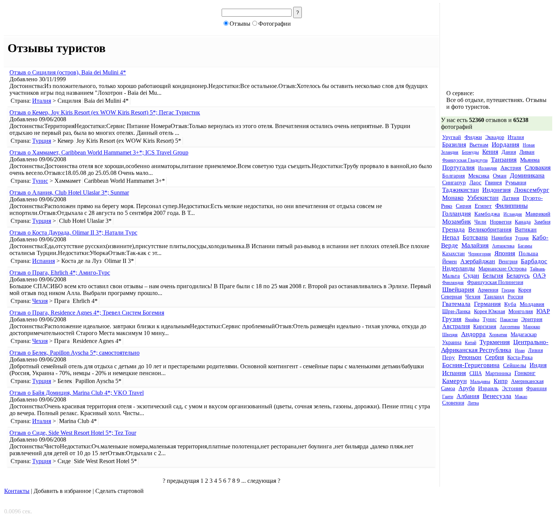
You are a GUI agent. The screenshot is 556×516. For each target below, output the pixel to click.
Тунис (40, 181)
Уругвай (451, 137)
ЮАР (543, 311)
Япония (504, 253)
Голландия (456, 213)
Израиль (488, 388)
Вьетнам (478, 145)
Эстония (512, 388)
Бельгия (493, 275)
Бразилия (454, 144)
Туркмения (495, 342)
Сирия (463, 206)
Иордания (505, 144)
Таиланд (494, 297)
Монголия (520, 311)
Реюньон (469, 357)
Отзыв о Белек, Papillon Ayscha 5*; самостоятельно (74, 352)
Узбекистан (483, 197)
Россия (515, 297)
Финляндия (453, 282)
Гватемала (456, 303)
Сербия (494, 357)
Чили (480, 222)
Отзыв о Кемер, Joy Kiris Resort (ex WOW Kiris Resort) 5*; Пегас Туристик (104, 112)
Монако (453, 197)
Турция (41, 140)
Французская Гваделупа (465, 160)
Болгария (453, 176)
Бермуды (470, 152)
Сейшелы (514, 365)
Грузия (451, 319)
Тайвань (537, 269)
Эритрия (531, 319)
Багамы (525, 246)
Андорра (473, 334)
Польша (528, 253)
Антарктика (503, 246)
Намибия (501, 238)
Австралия (456, 326)
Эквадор (494, 137)
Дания (509, 152)
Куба (510, 304)
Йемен (449, 261)
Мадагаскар (524, 334)
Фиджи (473, 137)
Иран (520, 350)
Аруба (466, 388)
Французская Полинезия (495, 282)
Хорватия (498, 334)
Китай (470, 342)
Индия (538, 365)
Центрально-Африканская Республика (494, 346)
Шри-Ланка (456, 311)
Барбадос (534, 261)
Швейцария (458, 289)
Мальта (451, 276)
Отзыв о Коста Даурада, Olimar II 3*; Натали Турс (73, 232)
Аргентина (510, 326)
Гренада (453, 229)
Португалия (458, 167)
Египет (483, 206)
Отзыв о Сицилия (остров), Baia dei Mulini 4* (67, 72)
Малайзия (475, 245)
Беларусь (518, 275)
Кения (490, 151)
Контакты (17, 491)
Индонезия (496, 190)
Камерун (454, 381)
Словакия (538, 167)
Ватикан (526, 229)
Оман (499, 176)
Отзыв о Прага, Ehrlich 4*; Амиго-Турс (59, 272)
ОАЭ (539, 275)
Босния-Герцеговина (471, 365)
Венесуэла (497, 396)
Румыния (515, 182)
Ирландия (487, 168)
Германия (487, 303)
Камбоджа (487, 214)
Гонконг (525, 373)
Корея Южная (489, 311)
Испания (43, 261)
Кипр (501, 381)
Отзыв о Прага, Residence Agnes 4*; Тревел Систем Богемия (86, 312)
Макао (521, 396)
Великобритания (489, 229)
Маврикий (537, 214)
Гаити (447, 396)
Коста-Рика (520, 357)
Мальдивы (480, 381)
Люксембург (531, 189)
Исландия (512, 214)
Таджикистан (460, 189)
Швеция (450, 334)
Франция (536, 388)
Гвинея (493, 182)
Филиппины (511, 205)
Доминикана (527, 175)
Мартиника (498, 373)
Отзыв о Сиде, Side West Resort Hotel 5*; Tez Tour (72, 432)
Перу (448, 357)
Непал (450, 237)
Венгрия (508, 261)
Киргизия (484, 326)
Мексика (478, 176)
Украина (451, 342)
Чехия (40, 301)
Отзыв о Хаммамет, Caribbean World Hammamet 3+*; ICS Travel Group (98, 152)
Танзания (504, 159)
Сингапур (454, 182)
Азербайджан (477, 261)
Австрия (510, 168)
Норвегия (500, 222)
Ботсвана (475, 237)
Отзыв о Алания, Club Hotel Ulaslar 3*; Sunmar (69, 192)
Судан (471, 275)
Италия (41, 100)
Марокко (531, 326)
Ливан (526, 152)
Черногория (479, 253)
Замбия (542, 222)
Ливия (535, 350)
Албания (468, 396)
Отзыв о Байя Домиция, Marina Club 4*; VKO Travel (76, 392)
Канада (523, 222)
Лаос (475, 182)
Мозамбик (456, 221)
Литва (473, 403)
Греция (508, 290)
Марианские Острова (502, 269)
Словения (453, 403)
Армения (488, 290)
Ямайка (472, 319)
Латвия (510, 198)
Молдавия (532, 304)
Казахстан (453, 253)
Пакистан (509, 319)
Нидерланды (458, 268)
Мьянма (530, 160)
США (475, 373)
